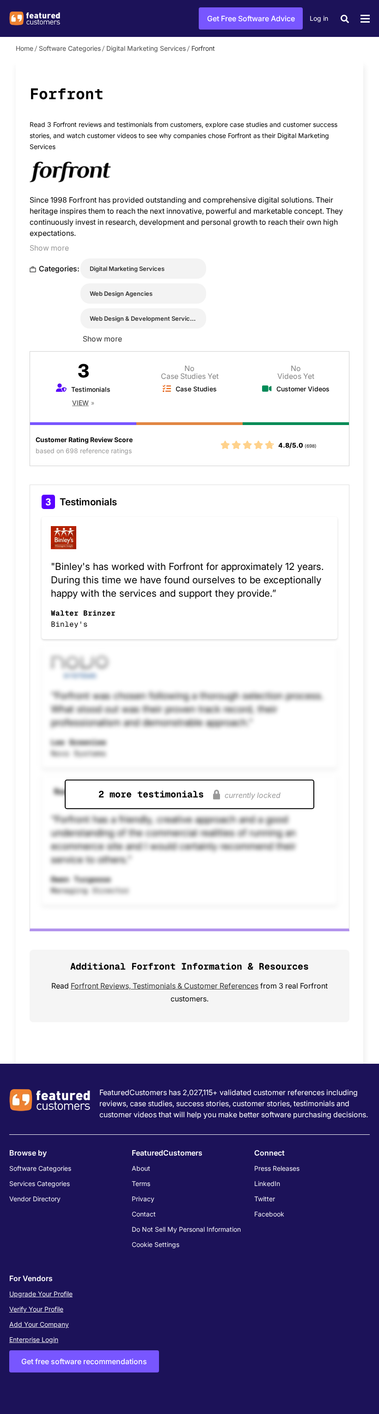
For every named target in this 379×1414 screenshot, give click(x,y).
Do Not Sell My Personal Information (186, 1229)
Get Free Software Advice (251, 18)
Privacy (143, 1199)
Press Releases (277, 1168)
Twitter (264, 1199)
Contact (144, 1214)
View (80, 403)
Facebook (269, 1214)
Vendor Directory (35, 1199)
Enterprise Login (33, 1339)
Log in (319, 18)
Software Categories (70, 48)
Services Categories (39, 1183)
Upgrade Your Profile (41, 1294)
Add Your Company (39, 1324)
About (141, 1168)
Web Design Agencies (121, 293)
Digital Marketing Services (146, 48)
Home (24, 48)
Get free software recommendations (84, 1361)
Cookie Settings (155, 1244)
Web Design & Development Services (143, 318)
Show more (49, 247)
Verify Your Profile (36, 1309)
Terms (141, 1183)
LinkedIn (267, 1183)
